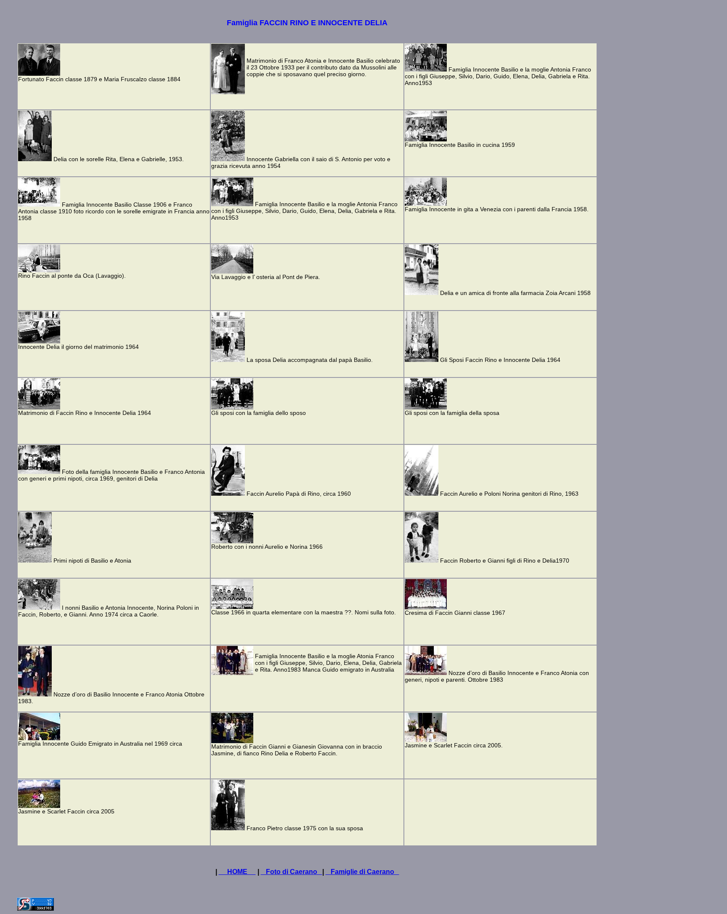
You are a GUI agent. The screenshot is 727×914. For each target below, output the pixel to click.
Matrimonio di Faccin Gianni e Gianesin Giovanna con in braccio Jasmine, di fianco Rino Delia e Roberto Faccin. (296, 750)
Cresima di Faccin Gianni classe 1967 (455, 612)
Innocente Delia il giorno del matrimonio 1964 (78, 346)
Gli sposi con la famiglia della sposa (452, 412)
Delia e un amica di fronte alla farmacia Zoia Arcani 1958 (515, 293)
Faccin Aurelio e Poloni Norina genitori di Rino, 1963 (509, 493)
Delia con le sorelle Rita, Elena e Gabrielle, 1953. (118, 159)
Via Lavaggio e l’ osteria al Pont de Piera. (265, 277)
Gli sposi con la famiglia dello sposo (258, 412)
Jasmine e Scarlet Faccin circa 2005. (454, 745)
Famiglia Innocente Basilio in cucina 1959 (460, 144)
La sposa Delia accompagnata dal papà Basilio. (310, 359)
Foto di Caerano (291, 871)
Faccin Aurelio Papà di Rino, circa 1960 (299, 493)
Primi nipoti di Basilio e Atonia (92, 560)
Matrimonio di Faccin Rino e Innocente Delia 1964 (84, 412)
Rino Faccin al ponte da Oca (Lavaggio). (72, 275)
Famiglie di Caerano (362, 871)
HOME (237, 871)
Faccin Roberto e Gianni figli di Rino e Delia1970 (504, 560)
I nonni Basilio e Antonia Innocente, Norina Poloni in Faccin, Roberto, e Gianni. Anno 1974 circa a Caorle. (108, 611)
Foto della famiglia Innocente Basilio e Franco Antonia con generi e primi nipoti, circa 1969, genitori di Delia (111, 475)
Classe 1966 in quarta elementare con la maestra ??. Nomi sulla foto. (303, 612)
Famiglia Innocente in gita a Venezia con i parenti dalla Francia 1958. (497, 209)
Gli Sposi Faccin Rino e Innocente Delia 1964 (500, 359)
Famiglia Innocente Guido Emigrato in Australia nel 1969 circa (100, 743)
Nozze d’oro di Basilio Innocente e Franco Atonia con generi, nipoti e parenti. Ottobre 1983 (497, 676)
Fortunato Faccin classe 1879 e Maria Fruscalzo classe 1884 (99, 79)
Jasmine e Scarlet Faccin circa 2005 (66, 811)
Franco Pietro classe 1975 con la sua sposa (305, 828)
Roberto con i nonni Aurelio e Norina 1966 (267, 546)
